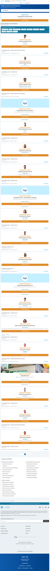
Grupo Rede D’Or (30, 551)
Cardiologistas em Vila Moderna (31, 469)
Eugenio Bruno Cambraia (25, 415)
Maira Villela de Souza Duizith (25, 259)
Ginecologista (29, 29)
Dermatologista (35, 29)
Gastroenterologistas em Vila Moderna (33, 467)
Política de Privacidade (4, 530)
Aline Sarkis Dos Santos (25, 216)
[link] (19, 454)
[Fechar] (48, 27)
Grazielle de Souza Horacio (25, 150)
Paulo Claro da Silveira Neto (25, 41)
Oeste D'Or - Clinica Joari (6, 471)
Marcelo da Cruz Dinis (25, 349)
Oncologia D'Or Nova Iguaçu (6, 477)
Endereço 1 (3, 334)
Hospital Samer (4, 51)
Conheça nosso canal (39, 507)
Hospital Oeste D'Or (5, 473)
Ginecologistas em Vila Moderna (32, 471)
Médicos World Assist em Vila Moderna (8, 495)
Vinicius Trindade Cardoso (25, 84)
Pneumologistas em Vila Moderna (32, 477)
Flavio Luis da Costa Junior (25, 304)
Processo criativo (3, 528)
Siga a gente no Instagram (42, 507)
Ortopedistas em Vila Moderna (31, 475)
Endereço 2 (8, 334)
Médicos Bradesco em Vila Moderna (7, 484)
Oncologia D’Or (28, 565)
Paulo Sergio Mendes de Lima (25, 129)
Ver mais (14, 31)
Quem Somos (3, 526)
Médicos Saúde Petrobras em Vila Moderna (9, 493)
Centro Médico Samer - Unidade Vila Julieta (10, 446)
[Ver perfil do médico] (25, 37)
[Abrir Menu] (1, 3)
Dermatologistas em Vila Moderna (32, 473)
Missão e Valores (28, 526)
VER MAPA (46, 53)
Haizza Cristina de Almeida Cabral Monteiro (25, 325)
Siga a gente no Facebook (45, 507)
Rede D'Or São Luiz (22, 565)
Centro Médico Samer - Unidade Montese (9, 71)
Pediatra (10, 29)
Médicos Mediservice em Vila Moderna (8, 486)
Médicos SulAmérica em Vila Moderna (8, 482)
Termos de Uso (28, 530)
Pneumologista (9, 31)
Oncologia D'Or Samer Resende (25, 16)
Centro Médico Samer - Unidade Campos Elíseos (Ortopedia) (13, 50)
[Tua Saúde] (5, 507)
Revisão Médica (28, 528)
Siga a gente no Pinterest (48, 507)
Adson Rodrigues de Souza (25, 237)
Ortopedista (42, 29)
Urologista (3, 31)
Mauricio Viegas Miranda (25, 63)
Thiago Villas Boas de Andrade (25, 171)
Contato (27, 533)
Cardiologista (24, 29)
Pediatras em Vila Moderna (31, 465)
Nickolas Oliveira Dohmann (25, 394)
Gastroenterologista (16, 29)
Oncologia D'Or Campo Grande (7, 469)
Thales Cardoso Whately (25, 437)
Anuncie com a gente (4, 533)
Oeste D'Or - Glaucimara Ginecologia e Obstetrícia (10, 467)
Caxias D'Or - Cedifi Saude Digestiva (8, 475)
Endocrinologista (4, 29)
